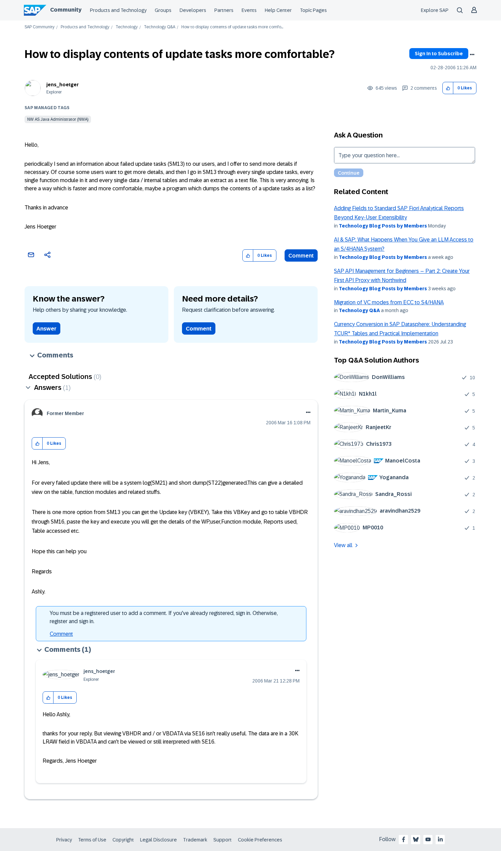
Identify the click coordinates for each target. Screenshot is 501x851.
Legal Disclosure (158, 839)
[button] (448, 88)
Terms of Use (92, 839)
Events (249, 10)
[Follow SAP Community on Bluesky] (416, 839)
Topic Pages (313, 10)
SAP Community (40, 27)
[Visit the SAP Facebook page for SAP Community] (403, 839)
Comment (301, 256)
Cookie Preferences (260, 839)
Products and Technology (118, 10)
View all (343, 545)
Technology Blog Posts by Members (383, 226)
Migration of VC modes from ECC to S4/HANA (389, 302)
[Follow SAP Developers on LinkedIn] (440, 839)
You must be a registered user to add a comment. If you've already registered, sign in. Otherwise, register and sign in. (164, 617)
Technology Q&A (159, 27)
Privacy (64, 839)
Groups (163, 10)
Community (65, 10)
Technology (127, 27)
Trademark (195, 839)
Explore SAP (435, 10)
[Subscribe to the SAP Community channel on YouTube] (428, 839)
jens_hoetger (62, 84)
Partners (223, 10)
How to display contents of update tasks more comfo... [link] (232, 27)
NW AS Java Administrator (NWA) (57, 119)
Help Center (278, 10)
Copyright (123, 839)
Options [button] (472, 54)
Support (222, 839)
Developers (193, 10)
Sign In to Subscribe (439, 53)
